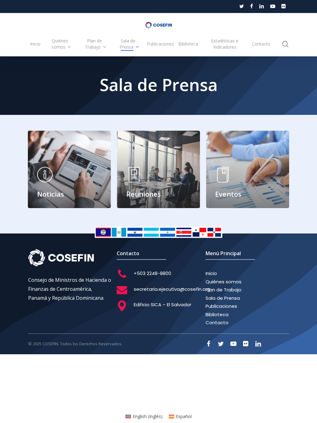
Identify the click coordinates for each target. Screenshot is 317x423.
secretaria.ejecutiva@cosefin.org (172, 289)
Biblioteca (217, 314)
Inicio (211, 273)
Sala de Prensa (223, 298)
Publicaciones (221, 306)
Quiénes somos (223, 281)
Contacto (217, 322)
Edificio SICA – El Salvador (162, 304)
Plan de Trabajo (223, 289)
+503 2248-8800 (152, 273)
